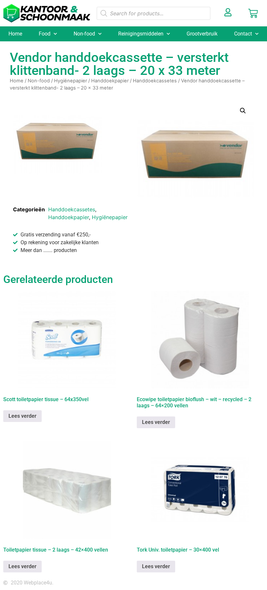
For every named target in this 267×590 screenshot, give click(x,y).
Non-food (84, 34)
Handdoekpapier (110, 81)
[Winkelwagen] (253, 13)
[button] (243, 111)
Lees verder (22, 416)
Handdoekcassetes (155, 81)
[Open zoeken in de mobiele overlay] (153, 13)
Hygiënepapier (70, 81)
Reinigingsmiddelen (140, 34)
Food (44, 34)
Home (15, 34)
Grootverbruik (202, 34)
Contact (243, 34)
